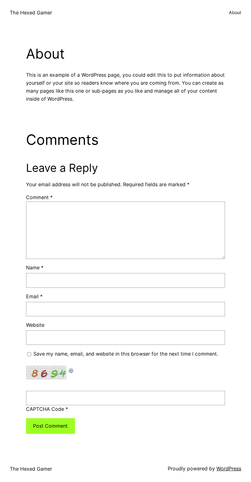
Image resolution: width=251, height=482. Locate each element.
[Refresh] (71, 369)
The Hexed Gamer (31, 13)
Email (34, 296)
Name (34, 267)
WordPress (228, 468)
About (235, 12)
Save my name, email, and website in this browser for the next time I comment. (125, 354)
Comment (39, 197)
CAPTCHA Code (45, 409)
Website (35, 325)
